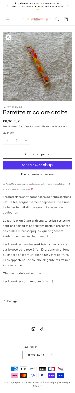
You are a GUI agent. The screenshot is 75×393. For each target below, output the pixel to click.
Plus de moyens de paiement (37, 174)
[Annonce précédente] (7, 6)
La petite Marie (21, 382)
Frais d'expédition (28, 126)
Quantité (8, 132)
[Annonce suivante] (68, 6)
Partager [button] (13, 301)
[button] (7, 19)
